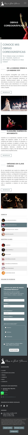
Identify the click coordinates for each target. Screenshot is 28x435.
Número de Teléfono (8, 316)
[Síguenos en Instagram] (7, 405)
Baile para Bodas (9, 268)
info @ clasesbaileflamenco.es (10, 396)
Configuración (14, 431)
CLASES (4, 370)
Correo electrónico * (8, 310)
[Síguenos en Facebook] (1, 405)
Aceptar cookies (8, 427)
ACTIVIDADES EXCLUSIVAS (8, 372)
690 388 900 (4, 392)
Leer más (23, 424)
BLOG (3, 379)
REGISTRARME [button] (14, 350)
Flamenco (7, 245)
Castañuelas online (10, 258)
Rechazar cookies (19, 427)
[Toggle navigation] (25, 3)
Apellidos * (6, 303)
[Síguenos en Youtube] (4, 405)
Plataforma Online (10, 272)
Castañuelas (9, 336)
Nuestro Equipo (9, 234)
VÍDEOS (3, 375)
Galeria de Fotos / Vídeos (11, 229)
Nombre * (6, 297)
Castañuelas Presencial (11, 263)
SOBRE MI (4, 377)
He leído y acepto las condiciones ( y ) (14, 344)
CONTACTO (4, 381)
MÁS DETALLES (6, 92)
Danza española (9, 249)
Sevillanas (8, 254)
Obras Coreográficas (11, 224)
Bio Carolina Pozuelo (10, 220)
